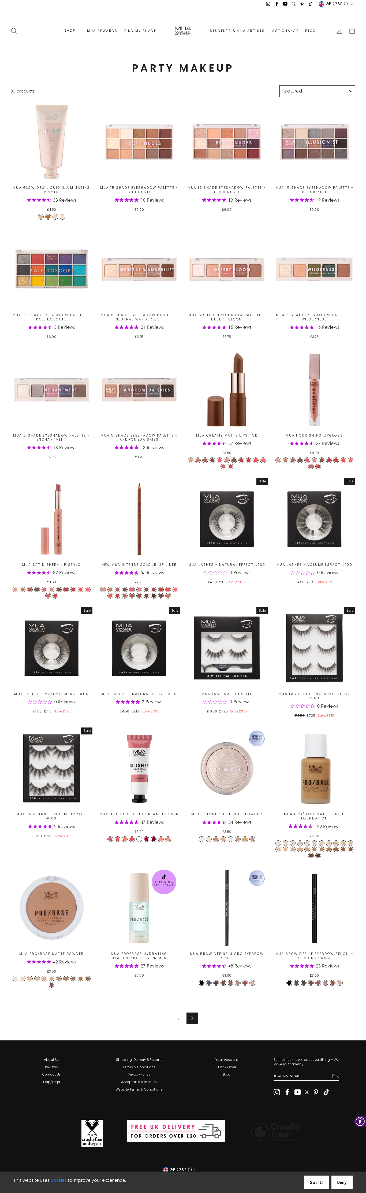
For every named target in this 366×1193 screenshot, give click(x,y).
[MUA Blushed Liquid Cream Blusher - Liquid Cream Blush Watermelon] (132, 839)
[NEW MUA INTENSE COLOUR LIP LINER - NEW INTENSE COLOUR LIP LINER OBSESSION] (146, 589)
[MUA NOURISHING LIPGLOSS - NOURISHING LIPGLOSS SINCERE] (292, 460)
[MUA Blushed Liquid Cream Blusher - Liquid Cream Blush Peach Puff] (124, 839)
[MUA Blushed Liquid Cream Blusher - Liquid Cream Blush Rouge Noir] (139, 839)
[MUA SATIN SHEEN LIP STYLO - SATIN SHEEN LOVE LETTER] (80, 589)
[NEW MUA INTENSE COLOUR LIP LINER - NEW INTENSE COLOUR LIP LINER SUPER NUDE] (103, 589)
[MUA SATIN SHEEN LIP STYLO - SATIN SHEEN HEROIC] (51, 589)
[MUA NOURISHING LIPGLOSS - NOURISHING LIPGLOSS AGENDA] (336, 460)
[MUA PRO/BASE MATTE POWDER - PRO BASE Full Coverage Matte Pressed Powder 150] (51, 978)
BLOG (310, 31)
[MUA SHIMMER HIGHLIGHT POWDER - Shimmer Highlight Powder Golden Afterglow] (245, 839)
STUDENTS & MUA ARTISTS (237, 31)
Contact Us (51, 1074)
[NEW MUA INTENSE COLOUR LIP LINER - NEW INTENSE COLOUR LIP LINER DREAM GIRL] (132, 589)
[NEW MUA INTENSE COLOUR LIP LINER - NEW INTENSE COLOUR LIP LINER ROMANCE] (175, 589)
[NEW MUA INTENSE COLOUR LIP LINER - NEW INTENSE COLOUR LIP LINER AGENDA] (160, 589)
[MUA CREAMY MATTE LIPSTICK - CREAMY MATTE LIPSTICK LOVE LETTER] (255, 460)
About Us (51, 1060)
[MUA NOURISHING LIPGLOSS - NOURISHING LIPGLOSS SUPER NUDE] (278, 460)
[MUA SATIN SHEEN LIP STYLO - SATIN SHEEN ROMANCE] (87, 589)
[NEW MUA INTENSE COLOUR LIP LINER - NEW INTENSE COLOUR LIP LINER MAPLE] (132, 595)
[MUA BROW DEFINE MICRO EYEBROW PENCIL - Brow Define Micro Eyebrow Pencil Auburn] (245, 982)
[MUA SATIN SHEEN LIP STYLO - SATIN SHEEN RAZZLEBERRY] (55, 595)
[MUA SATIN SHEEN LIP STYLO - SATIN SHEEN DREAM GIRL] (44, 589)
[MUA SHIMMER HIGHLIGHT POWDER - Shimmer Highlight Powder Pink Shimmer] (237, 839)
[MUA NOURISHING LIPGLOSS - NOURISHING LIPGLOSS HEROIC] (314, 460)
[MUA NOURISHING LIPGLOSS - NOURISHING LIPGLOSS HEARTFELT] (285, 460)
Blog (226, 1074)
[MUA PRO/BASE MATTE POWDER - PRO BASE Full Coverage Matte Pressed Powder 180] (73, 978)
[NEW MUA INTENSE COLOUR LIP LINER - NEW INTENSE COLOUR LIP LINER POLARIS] (139, 595)
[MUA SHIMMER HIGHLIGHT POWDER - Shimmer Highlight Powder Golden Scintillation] (223, 839)
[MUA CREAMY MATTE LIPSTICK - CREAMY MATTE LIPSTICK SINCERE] (205, 460)
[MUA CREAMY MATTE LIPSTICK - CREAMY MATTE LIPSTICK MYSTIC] (223, 466)
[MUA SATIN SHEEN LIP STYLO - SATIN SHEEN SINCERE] (29, 589)
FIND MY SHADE (140, 31)
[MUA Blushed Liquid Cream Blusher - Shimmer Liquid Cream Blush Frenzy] (160, 839)
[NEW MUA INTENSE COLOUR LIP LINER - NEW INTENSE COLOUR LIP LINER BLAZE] (146, 595)
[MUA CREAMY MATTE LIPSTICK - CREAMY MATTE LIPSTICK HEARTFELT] (197, 460)
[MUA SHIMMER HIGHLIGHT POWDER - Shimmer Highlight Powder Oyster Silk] (252, 839)
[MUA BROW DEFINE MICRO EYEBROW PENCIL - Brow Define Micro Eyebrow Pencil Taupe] (252, 982)
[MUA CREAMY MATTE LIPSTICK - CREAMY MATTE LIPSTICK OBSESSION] (234, 460)
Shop (70, 30)
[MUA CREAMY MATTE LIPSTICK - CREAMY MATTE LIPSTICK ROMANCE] (263, 460)
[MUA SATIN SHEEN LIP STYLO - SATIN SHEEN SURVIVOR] (37, 589)
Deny (342, 1182)
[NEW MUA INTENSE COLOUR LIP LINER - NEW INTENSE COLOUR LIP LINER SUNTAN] (124, 595)
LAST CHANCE (284, 31)
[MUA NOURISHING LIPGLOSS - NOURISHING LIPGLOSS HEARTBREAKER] (328, 460)
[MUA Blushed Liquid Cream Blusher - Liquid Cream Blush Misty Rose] (117, 839)
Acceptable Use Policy (139, 1082)
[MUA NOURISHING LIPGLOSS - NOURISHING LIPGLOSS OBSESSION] (321, 460)
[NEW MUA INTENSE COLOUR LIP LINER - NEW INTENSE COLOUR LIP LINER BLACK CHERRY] (153, 595)
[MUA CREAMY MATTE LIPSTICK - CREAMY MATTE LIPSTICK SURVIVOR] (212, 460)
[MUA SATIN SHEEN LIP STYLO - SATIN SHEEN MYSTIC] (48, 595)
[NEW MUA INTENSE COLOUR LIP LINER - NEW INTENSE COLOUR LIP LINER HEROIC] (139, 589)
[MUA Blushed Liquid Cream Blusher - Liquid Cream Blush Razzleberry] (146, 839)
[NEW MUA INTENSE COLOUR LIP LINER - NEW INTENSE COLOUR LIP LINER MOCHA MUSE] (168, 595)
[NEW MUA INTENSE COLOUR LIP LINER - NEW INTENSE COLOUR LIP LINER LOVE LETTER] (168, 589)
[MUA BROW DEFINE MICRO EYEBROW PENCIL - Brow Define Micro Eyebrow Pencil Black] (201, 982)
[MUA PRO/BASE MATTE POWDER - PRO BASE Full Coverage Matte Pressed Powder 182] (80, 978)
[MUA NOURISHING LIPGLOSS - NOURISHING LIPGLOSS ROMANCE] (350, 460)
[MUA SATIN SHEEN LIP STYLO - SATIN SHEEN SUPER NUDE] (15, 589)
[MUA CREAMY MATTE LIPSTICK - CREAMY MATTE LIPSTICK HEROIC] (226, 460)
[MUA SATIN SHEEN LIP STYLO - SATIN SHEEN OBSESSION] (58, 589)
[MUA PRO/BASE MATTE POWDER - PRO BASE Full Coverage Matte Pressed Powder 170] (66, 978)
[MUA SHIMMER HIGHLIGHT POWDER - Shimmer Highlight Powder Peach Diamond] (201, 839)
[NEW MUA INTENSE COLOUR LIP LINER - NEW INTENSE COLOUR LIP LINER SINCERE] (117, 589)
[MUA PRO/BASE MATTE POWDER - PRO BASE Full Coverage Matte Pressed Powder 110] (22, 978)
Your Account (226, 1060)
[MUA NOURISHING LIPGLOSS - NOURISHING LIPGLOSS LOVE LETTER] (343, 460)
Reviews (51, 1067)
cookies (59, 1180)
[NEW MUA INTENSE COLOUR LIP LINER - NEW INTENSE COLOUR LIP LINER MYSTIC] (110, 595)
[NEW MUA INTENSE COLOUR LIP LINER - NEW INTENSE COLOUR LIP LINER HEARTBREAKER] (153, 589)
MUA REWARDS (102, 31)
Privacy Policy (139, 1074)
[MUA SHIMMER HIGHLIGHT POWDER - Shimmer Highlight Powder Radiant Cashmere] (216, 839)
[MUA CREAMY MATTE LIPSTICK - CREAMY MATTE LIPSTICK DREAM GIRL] (219, 460)
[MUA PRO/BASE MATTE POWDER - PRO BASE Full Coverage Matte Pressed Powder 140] (44, 978)
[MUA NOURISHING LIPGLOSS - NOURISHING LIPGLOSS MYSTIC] (310, 466)
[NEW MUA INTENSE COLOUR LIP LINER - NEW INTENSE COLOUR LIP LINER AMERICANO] (160, 595)
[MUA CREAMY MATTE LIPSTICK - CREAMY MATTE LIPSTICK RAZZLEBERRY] (230, 466)
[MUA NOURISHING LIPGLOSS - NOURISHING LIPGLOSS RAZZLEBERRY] (318, 466)
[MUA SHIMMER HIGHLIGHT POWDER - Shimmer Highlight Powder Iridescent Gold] (208, 839)
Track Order (227, 1067)
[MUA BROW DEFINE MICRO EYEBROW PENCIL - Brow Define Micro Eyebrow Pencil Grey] (208, 982)
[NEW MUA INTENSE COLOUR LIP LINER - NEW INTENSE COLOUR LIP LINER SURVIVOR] (124, 589)
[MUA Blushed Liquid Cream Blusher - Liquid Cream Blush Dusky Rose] (110, 839)
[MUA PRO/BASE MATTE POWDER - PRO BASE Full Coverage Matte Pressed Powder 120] (29, 978)
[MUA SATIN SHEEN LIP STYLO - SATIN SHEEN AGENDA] (73, 589)
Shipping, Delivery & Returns (139, 1060)
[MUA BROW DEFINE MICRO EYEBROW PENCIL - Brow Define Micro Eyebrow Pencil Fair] (237, 982)
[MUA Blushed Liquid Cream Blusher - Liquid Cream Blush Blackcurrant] (153, 839)
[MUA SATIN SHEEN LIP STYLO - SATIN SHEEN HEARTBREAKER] (66, 589)
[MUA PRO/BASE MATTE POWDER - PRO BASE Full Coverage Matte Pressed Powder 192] (51, 984)
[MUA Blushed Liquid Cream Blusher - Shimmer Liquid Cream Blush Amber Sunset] (168, 839)
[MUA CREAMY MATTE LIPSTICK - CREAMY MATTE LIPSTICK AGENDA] (248, 460)
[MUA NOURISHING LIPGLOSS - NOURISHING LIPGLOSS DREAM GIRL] (307, 460)
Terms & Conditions (139, 1067)
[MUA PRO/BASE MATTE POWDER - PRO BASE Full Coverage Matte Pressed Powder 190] (87, 978)
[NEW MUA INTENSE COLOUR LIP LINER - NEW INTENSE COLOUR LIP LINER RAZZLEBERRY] (117, 595)
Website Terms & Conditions (139, 1089)
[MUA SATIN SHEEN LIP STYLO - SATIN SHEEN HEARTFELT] (22, 589)
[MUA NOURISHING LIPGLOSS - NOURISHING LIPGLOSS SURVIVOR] (299, 460)
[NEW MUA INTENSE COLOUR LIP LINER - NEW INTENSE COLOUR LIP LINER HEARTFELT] (110, 589)
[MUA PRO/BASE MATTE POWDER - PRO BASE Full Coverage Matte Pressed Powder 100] (15, 978)
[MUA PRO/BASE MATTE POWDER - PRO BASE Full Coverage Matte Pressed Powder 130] (37, 978)
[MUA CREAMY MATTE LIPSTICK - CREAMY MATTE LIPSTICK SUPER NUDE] (190, 460)
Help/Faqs (51, 1082)
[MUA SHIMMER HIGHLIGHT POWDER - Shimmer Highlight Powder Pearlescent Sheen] (230, 839)
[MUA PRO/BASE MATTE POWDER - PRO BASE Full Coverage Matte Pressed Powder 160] (58, 978)
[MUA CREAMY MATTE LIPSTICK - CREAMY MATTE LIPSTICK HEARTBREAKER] (241, 460)
